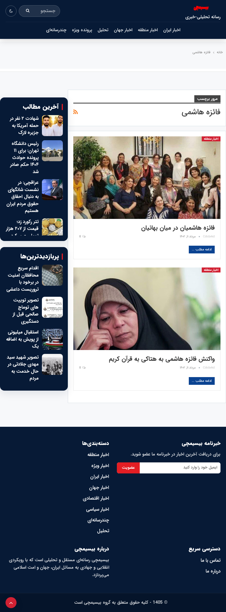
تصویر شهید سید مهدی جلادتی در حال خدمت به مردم (23, 368)
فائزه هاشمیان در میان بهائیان (178, 227)
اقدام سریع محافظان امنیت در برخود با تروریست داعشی (22, 279)
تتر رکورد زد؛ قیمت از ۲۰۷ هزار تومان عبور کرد (22, 229)
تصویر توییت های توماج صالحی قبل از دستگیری (26, 311)
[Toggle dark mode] (11, 11)
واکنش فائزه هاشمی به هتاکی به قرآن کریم (162, 359)
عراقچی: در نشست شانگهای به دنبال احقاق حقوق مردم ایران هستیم (22, 196)
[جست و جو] (28, 11)
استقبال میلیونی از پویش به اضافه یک (22, 339)
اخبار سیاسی (97, 509)
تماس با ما (210, 560)
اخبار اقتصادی (96, 498)
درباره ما (213, 571)
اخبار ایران (171, 30)
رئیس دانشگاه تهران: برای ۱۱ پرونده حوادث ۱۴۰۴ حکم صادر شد (24, 158)
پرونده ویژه (82, 30)
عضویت (128, 468)
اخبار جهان (123, 30)
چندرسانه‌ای (56, 30)
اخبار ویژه (100, 466)
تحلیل (103, 30)
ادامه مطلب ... (202, 249)
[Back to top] (11, 602)
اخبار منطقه (148, 30)
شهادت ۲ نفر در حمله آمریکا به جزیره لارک (24, 125)
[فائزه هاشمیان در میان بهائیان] (146, 177)
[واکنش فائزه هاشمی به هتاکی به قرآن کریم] (146, 308)
